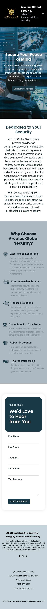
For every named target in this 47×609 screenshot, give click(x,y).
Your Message (15, 479)
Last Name (13, 447)
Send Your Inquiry (19, 501)
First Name (13, 436)
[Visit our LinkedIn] (27, 556)
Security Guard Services (18, 196)
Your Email (13, 458)
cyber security (17, 289)
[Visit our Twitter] (23, 556)
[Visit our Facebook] (19, 556)
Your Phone (13, 468)
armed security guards (26, 286)
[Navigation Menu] (44, 13)
